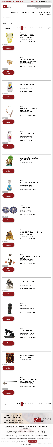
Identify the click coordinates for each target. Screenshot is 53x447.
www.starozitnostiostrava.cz (8, 1)
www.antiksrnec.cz (19, 1)
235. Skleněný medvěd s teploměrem (29, 159)
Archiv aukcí (26, 12)
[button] (26, 444)
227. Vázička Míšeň (27, 84)
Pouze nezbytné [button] (21, 441)
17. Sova (23, 306)
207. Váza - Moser (27, 35)
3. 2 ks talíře (25, 207)
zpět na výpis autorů (8, 17)
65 (41, 27)
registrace (44, 5)
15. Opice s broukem (27, 281)
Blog (40, 12)
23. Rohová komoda (27, 355)
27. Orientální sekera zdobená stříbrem (28, 380)
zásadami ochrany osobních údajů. (36, 438)
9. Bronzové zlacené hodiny (31, 232)
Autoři (34, 12)
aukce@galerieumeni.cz (42, 1)
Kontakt (48, 14)
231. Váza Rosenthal (28, 133)
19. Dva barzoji (26, 330)
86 (46, 27)
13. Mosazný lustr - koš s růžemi (30, 257)
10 (28, 27)
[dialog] (26, 435)
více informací (8, 47)
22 (32, 27)
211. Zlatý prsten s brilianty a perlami (28, 60)
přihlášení (32, 5)
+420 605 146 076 (33, 1)
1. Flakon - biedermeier (29, 183)
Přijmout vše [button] (32, 441)
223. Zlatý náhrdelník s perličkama (29, 109)
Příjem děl (47, 12)
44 (37, 27)
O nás (41, 14)
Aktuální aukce (14, 12)
